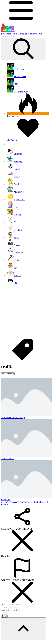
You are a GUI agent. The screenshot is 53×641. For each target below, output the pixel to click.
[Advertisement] (26, 313)
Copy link (5, 556)
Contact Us (15, 502)
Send (4, 616)
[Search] (23, 49)
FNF (26, 34)
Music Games (18, 34)
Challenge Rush (35, 34)
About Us (5, 502)
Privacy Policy (33, 502)
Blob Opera (6, 34)
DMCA (23, 502)
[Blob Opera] (8, 31)
